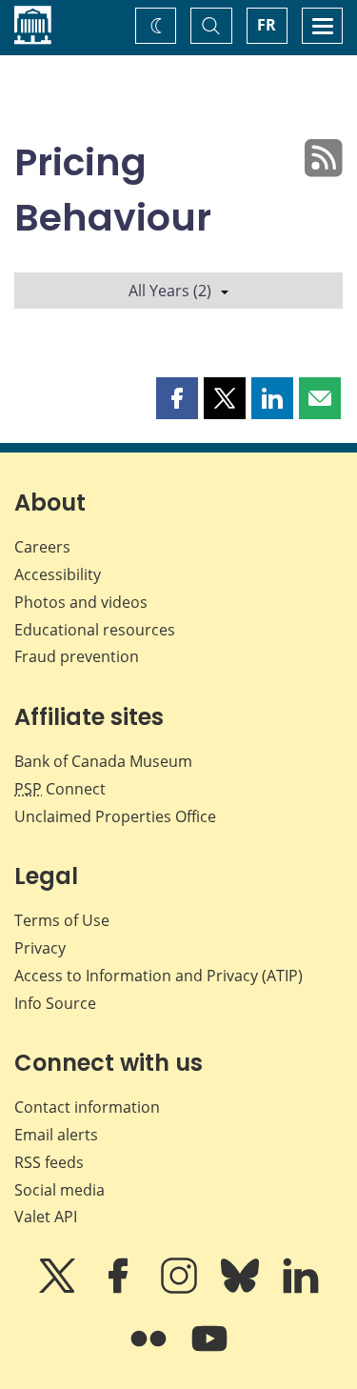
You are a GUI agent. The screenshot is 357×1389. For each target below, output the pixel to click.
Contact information (87, 1107)
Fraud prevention (76, 656)
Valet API (45, 1216)
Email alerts (56, 1134)
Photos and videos (81, 602)
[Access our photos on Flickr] (150, 1351)
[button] (177, 398)
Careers (42, 546)
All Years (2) (170, 290)
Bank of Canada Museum (103, 761)
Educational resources (94, 629)
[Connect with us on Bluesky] (241, 1288)
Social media (59, 1189)
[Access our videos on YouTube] (209, 1351)
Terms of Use (61, 920)
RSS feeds (49, 1162)
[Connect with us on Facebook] (119, 1288)
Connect (60, 788)
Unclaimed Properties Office (115, 816)
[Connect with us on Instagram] (180, 1288)
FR (266, 24)
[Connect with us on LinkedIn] (300, 1288)
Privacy (40, 947)
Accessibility (57, 574)
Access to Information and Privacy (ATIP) (158, 975)
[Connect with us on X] (59, 1288)
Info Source (55, 1003)
